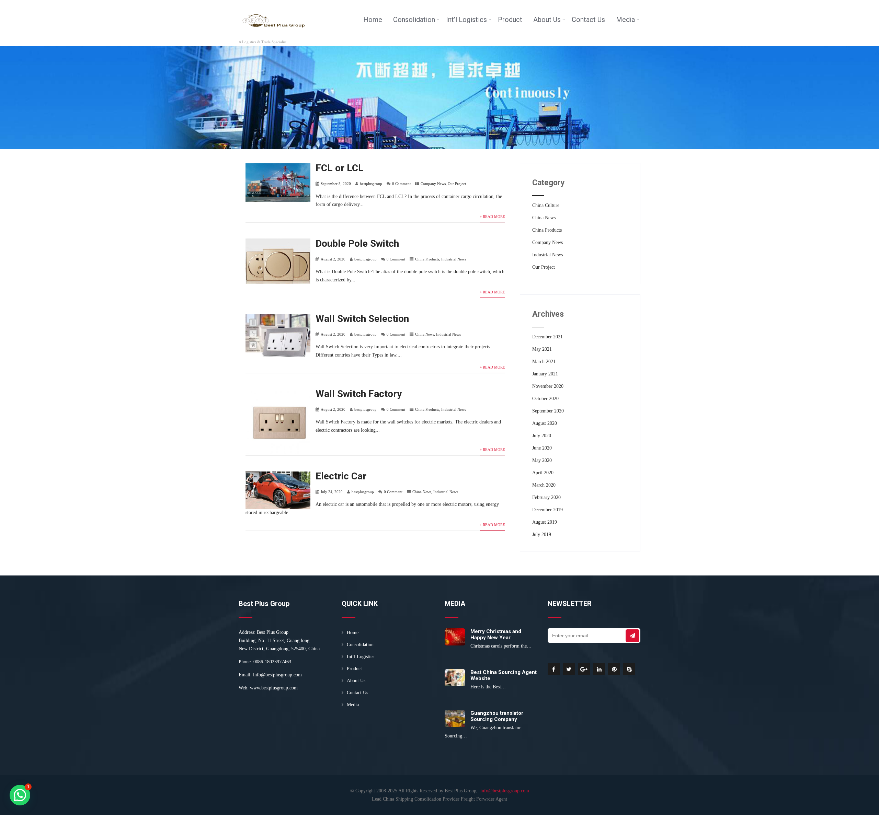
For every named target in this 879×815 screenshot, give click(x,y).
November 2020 (547, 386)
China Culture (545, 205)
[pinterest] (614, 669)
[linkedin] (599, 669)
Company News (433, 184)
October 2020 (545, 398)
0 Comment (401, 184)
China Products (427, 259)
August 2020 (544, 423)
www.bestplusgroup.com (274, 687)
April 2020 (542, 472)
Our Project (457, 184)
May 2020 (542, 460)
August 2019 (544, 522)
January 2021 (545, 373)
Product (510, 19)
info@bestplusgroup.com (277, 674)
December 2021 (547, 336)
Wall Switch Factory (359, 393)
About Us (547, 19)
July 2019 (541, 534)
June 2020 (542, 448)
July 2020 (541, 435)
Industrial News (453, 259)
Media (625, 19)
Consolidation (414, 19)
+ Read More (492, 216)
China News (424, 334)
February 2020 (546, 497)
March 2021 (544, 361)
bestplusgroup (371, 184)
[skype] (629, 669)
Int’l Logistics (466, 19)
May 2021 (542, 349)
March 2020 (544, 485)
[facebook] (554, 669)
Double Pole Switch (357, 243)
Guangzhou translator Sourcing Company (496, 716)
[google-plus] (584, 669)
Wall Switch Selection (362, 318)
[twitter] (569, 669)
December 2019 (547, 509)
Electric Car (341, 476)
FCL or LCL (340, 168)
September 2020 (548, 411)
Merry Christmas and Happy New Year (495, 634)
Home (372, 19)
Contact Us (588, 19)
